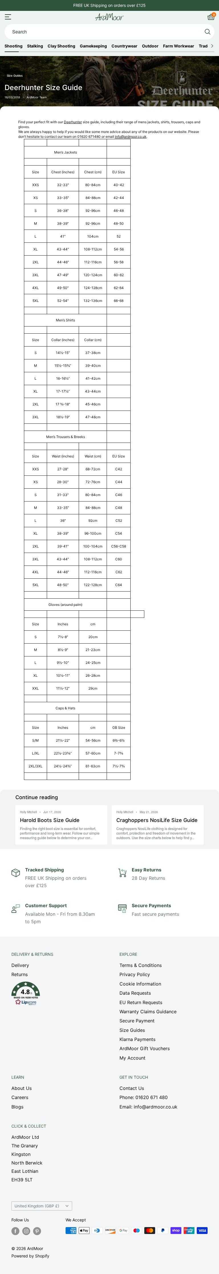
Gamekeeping (93, 46)
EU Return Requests (140, 1002)
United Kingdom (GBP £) (37, 1206)
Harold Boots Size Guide (50, 820)
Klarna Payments (137, 1039)
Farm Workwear (178, 46)
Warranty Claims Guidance (148, 1011)
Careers (19, 1097)
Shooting (14, 46)
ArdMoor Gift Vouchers (144, 1048)
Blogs (17, 1107)
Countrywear (124, 46)
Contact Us (131, 1088)
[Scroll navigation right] (212, 46)
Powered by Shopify (30, 1255)
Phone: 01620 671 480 (143, 1097)
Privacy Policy (134, 974)
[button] (55, 995)
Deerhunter (73, 122)
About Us (21, 1088)
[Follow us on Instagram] (26, 1231)
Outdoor (150, 46)
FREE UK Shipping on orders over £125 (109, 5)
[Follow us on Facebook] (15, 1231)
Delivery (20, 965)
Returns (19, 974)
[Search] (207, 31)
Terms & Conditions (140, 965)
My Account (132, 1058)
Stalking (35, 46)
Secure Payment (137, 1021)
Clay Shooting (61, 46)
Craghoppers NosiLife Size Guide (157, 820)
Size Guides (132, 1030)
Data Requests (135, 993)
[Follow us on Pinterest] (37, 1231)
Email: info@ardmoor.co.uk (148, 1107)
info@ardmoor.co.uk (131, 136)
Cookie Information (140, 984)
